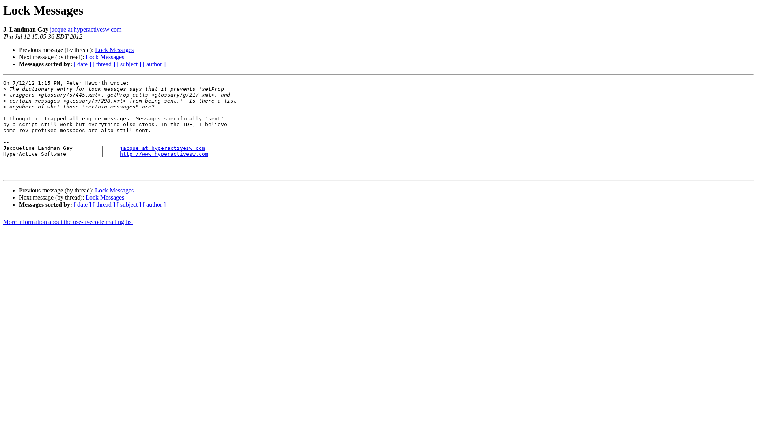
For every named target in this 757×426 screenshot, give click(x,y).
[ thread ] (104, 64)
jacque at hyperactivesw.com (85, 29)
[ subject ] (129, 64)
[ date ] (82, 64)
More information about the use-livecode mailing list (68, 222)
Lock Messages (114, 50)
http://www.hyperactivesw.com (164, 154)
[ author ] (154, 64)
